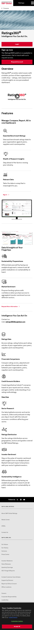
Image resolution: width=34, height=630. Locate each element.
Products (6, 8)
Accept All (17, 626)
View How (5, 397)
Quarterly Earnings (7, 567)
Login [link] (17, 44)
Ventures (4, 551)
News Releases (6, 564)
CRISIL (4, 526)
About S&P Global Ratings (9, 513)
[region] (17, 616)
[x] (17, 499)
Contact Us (5, 532)
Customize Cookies (17, 621)
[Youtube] (24, 499)
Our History (5, 548)
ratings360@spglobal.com (15, 322)
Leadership (5, 600)
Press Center (5, 554)
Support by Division (7, 580)
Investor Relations (7, 561)
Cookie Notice (13, 617)
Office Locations (6, 587)
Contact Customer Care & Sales (11, 577)
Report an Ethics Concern (9, 583)
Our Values (5, 544)
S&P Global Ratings (8, 506)
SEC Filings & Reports (8, 570)
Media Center (6, 519)
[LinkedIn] (20, 499)
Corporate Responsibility (9, 596)
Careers (4, 593)
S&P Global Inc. (6, 537)
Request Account (17, 62)
